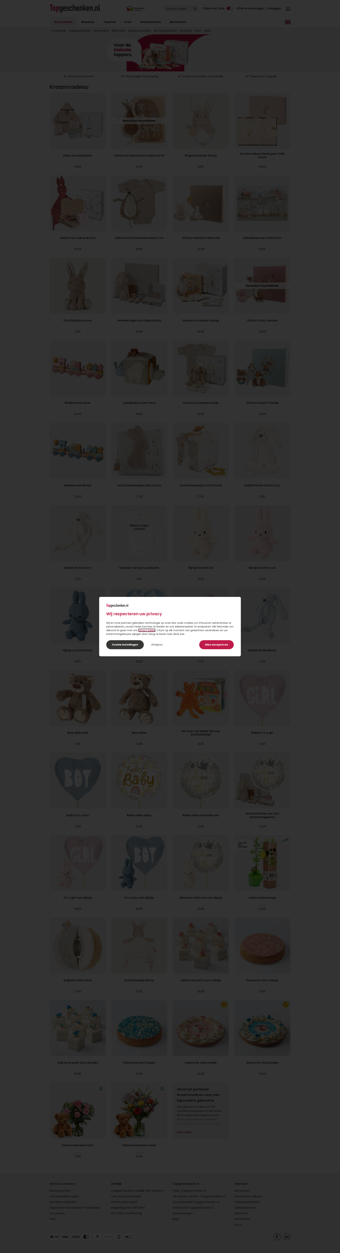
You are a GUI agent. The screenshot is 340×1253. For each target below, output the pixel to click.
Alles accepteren (216, 644)
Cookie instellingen (125, 644)
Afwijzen (157, 644)
